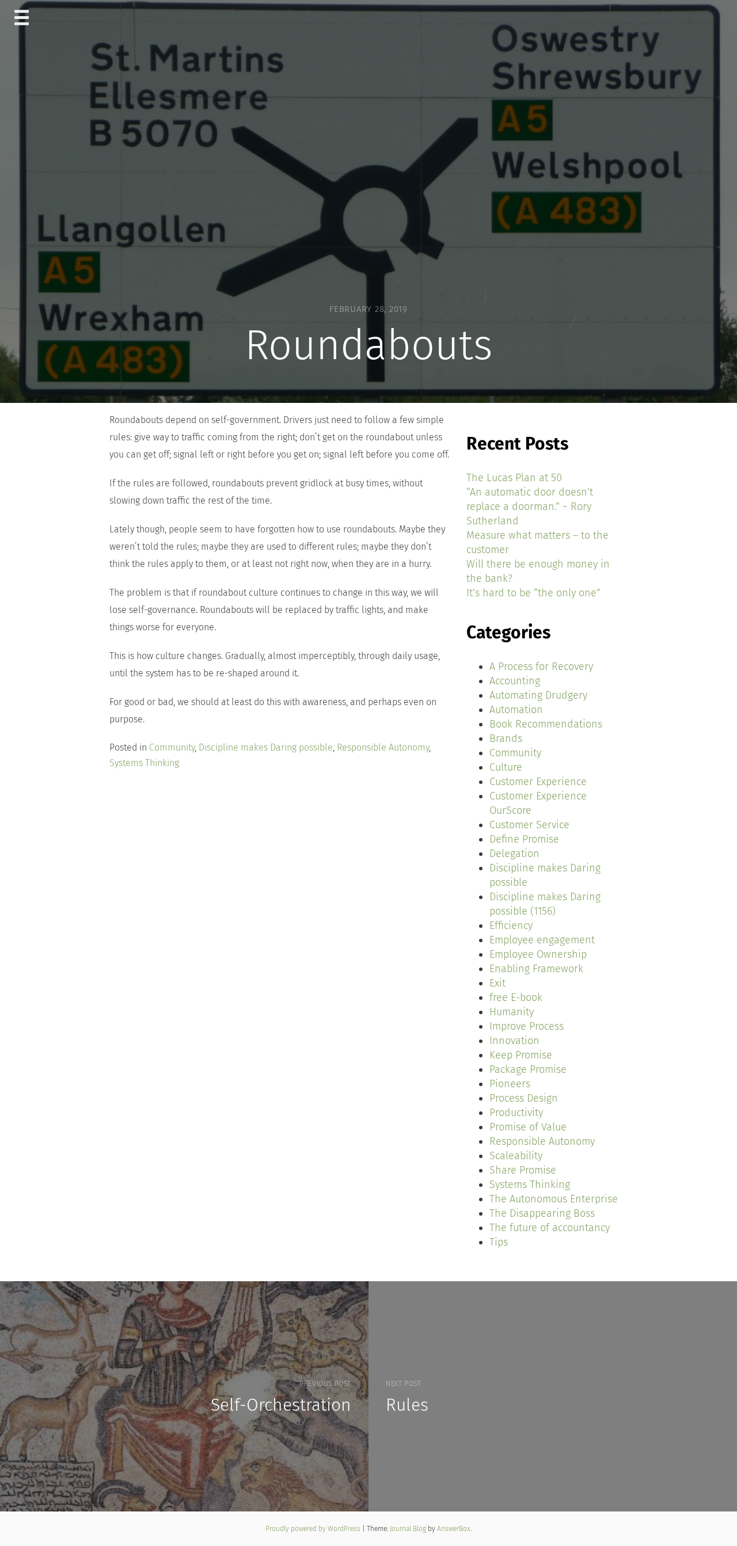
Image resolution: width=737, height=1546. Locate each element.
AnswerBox (453, 1529)
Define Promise (524, 839)
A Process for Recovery (541, 666)
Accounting (514, 681)
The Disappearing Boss (542, 1213)
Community (172, 747)
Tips (498, 1242)
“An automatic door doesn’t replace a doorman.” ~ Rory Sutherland (529, 506)
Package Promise (528, 1069)
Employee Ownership (538, 954)
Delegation (514, 853)
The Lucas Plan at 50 (514, 477)
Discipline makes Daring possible (266, 747)
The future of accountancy (549, 1227)
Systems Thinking (144, 762)
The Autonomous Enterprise (553, 1199)
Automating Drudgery (538, 695)
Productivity (516, 1112)
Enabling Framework (536, 968)
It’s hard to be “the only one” (533, 593)
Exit (497, 983)
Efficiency (511, 925)
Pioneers (509, 1083)
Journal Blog (409, 1529)
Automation (516, 709)
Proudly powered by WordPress (313, 1529)
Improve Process (526, 1026)
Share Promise (522, 1170)
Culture (505, 767)
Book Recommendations (545, 724)
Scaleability (515, 1155)
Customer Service (529, 824)
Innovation (514, 1040)
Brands (505, 738)
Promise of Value (528, 1127)
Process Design (523, 1098)
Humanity (511, 1012)
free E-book (515, 997)
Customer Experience (538, 781)
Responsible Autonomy (383, 747)
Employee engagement (542, 940)
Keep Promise (520, 1055)
